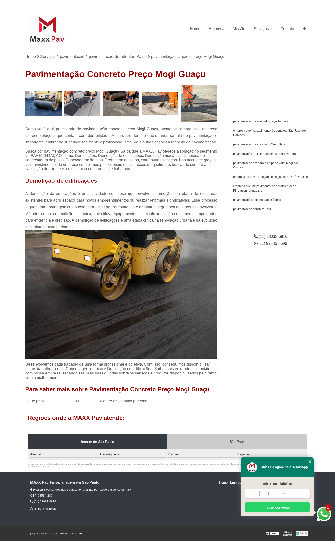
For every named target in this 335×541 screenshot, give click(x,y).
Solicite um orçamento (270, 90)
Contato (287, 29)
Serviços (261, 29)
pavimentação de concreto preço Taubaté (260, 121)
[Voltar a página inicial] (47, 29)
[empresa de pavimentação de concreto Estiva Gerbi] (82, 103)
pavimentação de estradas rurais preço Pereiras (265, 153)
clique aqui (89, 401)
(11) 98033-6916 (269, 4)
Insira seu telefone (277, 484)
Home (195, 29)
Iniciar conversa (277, 507)
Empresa (216, 29)
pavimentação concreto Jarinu (253, 209)
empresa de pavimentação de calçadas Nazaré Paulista (270, 177)
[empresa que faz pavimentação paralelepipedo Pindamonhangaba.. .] (121, 103)
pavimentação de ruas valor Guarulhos (259, 144)
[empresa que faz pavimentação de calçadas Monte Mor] (43, 103)
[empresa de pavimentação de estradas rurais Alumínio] (199, 103)
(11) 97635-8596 (298, 4)
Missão (239, 29)
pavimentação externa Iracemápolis (257, 200)
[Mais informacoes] (304, 29)
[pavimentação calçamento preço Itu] (160, 103)
